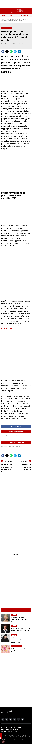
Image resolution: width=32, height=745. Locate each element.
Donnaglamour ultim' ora (16, 442)
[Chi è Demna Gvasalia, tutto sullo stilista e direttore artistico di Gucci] (5, 638)
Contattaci (12, 727)
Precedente (8, 461)
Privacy (1, 737)
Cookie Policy (14, 729)
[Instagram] (10, 719)
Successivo (24, 461)
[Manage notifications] (3, 741)
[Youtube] (22, 719)
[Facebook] (2, 51)
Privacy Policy (5, 729)
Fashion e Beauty (9, 19)
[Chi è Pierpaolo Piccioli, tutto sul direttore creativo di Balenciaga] (5, 628)
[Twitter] (7, 51)
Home (2, 19)
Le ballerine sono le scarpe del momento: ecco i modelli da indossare (25, 468)
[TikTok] (18, 719)
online (3, 421)
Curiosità (14, 614)
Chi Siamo (4, 727)
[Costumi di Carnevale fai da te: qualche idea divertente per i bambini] (5, 649)
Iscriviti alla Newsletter (16, 432)
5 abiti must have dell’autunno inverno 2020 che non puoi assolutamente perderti (7, 468)
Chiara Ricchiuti (5, 44)
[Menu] (3, 11)
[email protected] (5, 736)
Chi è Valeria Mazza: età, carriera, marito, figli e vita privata (19, 619)
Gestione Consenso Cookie (9, 731)
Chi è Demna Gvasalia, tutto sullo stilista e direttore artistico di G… (19, 640)
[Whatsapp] (11, 51)
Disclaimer (19, 727)
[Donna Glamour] (17, 11)
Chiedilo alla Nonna (16, 646)
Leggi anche (16, 610)
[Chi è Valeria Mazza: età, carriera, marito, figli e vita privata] (5, 618)
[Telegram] (15, 51)
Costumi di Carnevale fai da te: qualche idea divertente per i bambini (20, 651)
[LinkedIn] (19, 51)
